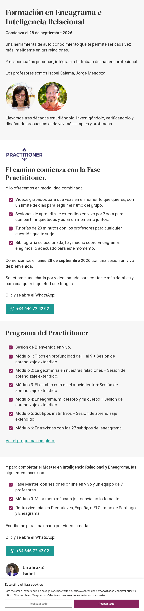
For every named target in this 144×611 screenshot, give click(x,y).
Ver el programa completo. (30, 440)
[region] (72, 595)
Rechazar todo (38, 603)
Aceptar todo (107, 603)
